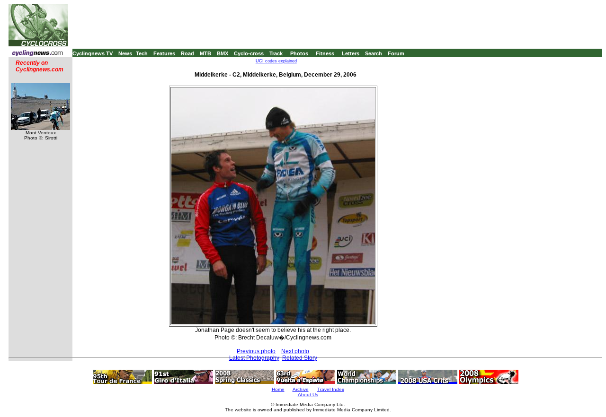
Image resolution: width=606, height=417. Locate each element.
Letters (350, 53)
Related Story (299, 358)
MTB (205, 53)
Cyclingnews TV (92, 53)
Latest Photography (254, 358)
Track (276, 53)
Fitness (325, 53)
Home (278, 389)
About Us (308, 394)
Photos (299, 53)
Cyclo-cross (249, 53)
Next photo (295, 351)
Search (373, 53)
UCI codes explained (276, 61)
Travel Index (330, 389)
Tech (142, 53)
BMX (222, 53)
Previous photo (256, 351)
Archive (301, 389)
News (125, 53)
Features (164, 53)
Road (187, 53)
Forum (396, 53)
